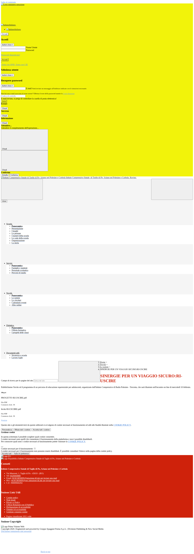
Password (30, 50)
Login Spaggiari (69, 94)
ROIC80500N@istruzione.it (34, 478)
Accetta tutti (41, 430)
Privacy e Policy (13, 502)
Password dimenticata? (10, 55)
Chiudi (4, 109)
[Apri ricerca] (172, 189)
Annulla (5, 175)
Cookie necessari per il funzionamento (17, 449)
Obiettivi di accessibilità (16, 509)
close (4, 201)
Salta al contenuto (8, 2)
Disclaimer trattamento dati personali (16, 531)
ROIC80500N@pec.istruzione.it (35, 480)
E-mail (29, 88)
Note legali (10, 500)
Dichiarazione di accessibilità (18, 507)
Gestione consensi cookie (16, 512)
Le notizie (104, 367)
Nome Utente (31, 47)
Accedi (4, 34)
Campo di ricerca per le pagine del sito (17, 380)
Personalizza (7, 430)
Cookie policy (12, 497)
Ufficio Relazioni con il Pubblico (20, 505)
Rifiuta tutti (22, 430)
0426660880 (15, 476)
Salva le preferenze (21, 454)
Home (102, 362)
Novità (103, 364)
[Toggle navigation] (22, 189)
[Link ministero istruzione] (12, 4)
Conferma (14, 175)
